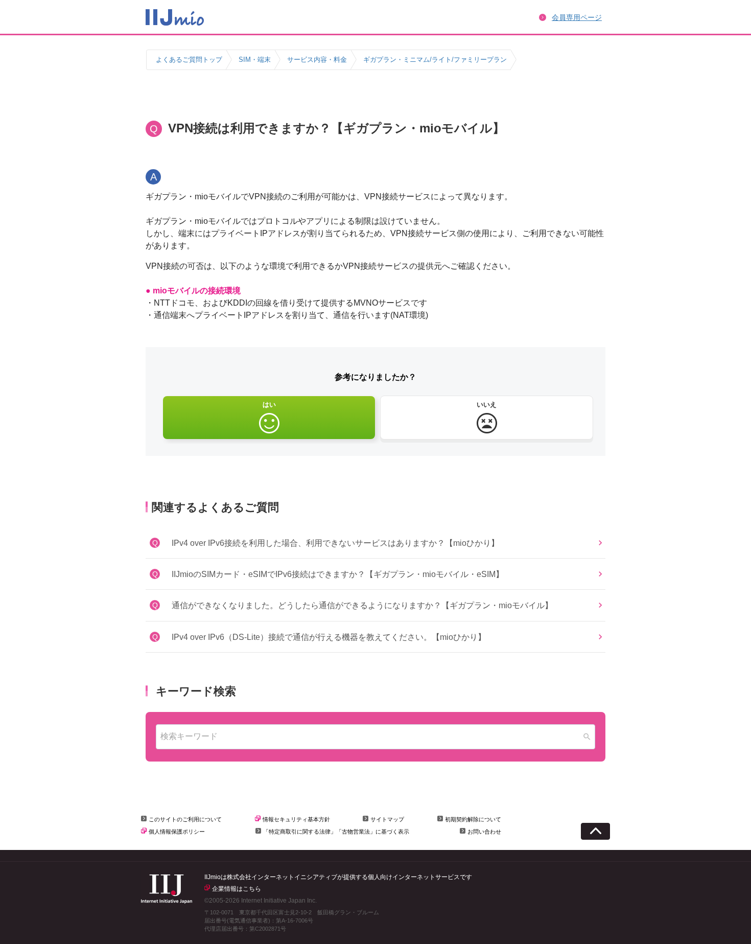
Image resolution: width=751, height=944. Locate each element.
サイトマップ (387, 819)
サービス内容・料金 (317, 59)
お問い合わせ (484, 831)
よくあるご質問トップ (189, 59)
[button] (375, 542)
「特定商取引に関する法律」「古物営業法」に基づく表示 (336, 831)
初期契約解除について (473, 819)
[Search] (587, 737)
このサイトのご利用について (185, 819)
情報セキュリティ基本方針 (296, 819)
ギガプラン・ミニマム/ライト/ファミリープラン (435, 59)
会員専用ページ (577, 17)
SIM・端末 (255, 59)
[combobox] (375, 737)
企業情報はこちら (236, 888)
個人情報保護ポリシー (177, 831)
